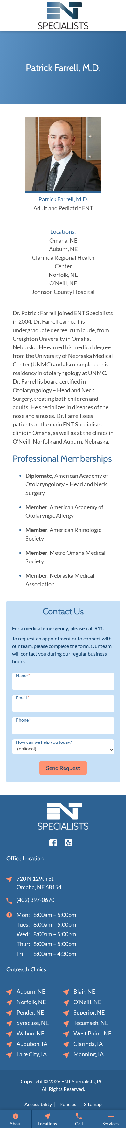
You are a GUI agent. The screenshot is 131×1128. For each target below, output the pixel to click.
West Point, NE (92, 1033)
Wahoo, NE (30, 1033)
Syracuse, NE (33, 1022)
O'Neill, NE (63, 283)
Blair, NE (84, 991)
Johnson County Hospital (63, 291)
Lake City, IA (32, 1054)
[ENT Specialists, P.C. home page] (63, 15)
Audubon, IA (32, 1043)
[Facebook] (53, 841)
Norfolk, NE (63, 274)
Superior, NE (89, 1012)
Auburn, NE (63, 248)
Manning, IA (88, 1054)
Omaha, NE (63, 240)
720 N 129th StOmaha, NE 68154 (39, 883)
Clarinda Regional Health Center (63, 261)
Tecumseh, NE (90, 1022)
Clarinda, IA (88, 1043)
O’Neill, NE (87, 1001)
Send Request (63, 767)
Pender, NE (30, 1012)
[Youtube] (68, 841)
